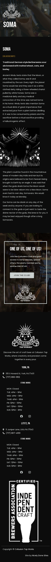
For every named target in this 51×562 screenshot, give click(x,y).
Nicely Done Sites (40, 555)
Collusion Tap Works (24, 549)
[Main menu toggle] (45, 10)
